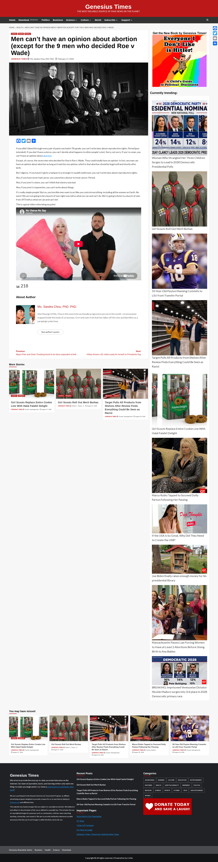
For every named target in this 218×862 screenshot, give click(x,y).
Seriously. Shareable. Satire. (20, 850)
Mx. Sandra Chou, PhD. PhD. (42, 59)
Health (21, 34)
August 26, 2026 (140, 416)
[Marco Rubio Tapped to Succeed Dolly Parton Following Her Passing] (149, 728)
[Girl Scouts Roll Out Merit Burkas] (78, 384)
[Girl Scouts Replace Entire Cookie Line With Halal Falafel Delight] (31, 384)
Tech (185, 790)
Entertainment (137, 738)
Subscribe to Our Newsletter (89, 816)
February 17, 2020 (66, 59)
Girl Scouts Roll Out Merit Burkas (78, 402)
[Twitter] (214, 33)
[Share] (214, 43)
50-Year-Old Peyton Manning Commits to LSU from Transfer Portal (106, 804)
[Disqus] (78, 454)
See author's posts (50, 332)
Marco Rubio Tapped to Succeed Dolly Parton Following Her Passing (106, 799)
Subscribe (109, 20)
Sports (175, 738)
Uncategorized (197, 790)
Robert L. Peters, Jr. (78, 406)
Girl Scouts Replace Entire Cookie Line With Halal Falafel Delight (105, 779)
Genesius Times (108, 6)
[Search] (207, 20)
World (98, 20)
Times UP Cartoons (85, 825)
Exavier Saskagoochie (32, 409)
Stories (177, 790)
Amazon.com (15, 802)
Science (70, 20)
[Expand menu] (76, 20)
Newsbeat (28, 20)
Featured (148, 785)
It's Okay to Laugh (84, 830)
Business (58, 20)
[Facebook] (214, 28)
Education (182, 780)
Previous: (46, 353)
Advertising (149, 780)
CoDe (130, 858)
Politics (46, 20)
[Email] (214, 38)
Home (12, 20)
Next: (114, 353)
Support (125, 20)
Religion (21, 395)
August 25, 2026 (139, 752)
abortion (47, 155)
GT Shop (80, 821)
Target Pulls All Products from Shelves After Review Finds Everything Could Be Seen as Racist (109, 747)
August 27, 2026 (46, 409)
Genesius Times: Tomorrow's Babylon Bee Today (98, 834)
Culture (85, 20)
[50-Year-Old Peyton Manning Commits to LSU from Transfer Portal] (190, 728)
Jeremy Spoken (151, 750)
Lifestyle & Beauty (172, 785)
